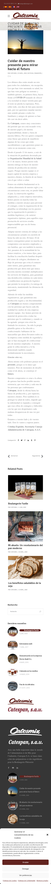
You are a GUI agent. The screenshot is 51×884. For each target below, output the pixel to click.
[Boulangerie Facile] (25, 487)
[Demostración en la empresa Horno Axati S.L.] (13, 659)
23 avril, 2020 (22, 73)
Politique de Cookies (10, 881)
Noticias (31, 73)
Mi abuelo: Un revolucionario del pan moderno (25, 547)
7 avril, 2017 (23, 647)
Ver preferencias (25, 875)
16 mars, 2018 (24, 674)
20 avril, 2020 (23, 552)
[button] (47, 835)
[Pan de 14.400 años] (13, 686)
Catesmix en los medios (28, 671)
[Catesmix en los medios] (13, 672)
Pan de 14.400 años (26, 684)
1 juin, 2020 (22, 507)
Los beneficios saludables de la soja (24, 585)
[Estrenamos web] (13, 645)
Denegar (25, 869)
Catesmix (13, 73)
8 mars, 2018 (23, 662)
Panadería (37, 73)
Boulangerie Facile (18, 503)
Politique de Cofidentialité (26, 881)
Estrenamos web (25, 644)
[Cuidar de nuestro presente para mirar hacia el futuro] (13, 791)
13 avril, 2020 (23, 590)
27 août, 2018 (24, 688)
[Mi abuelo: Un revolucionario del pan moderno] (25, 526)
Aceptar (26, 862)
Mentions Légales (42, 881)
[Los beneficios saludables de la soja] (25, 567)
